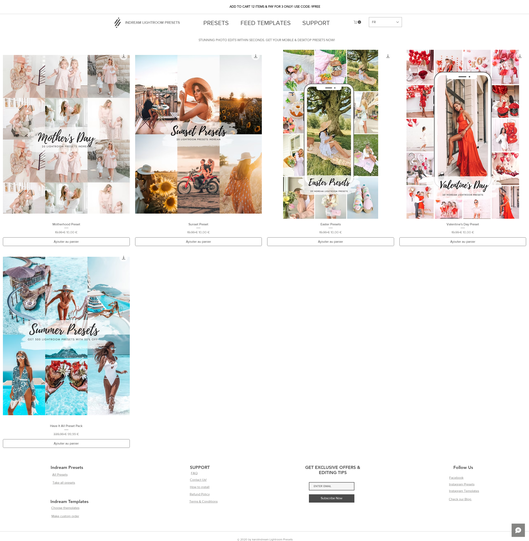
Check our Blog (460, 499)
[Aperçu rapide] (66, 134)
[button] (358, 22)
